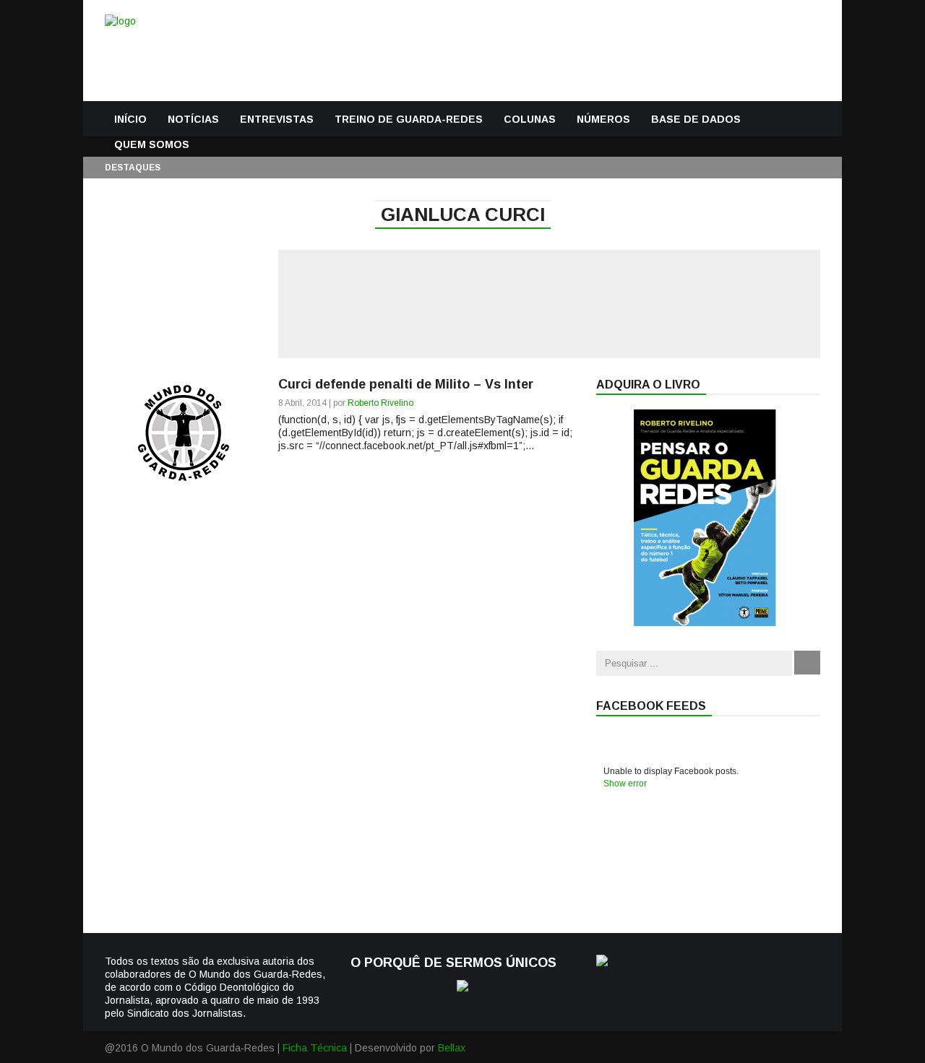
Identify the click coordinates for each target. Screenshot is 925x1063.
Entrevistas (277, 119)
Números (603, 119)
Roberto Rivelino (380, 403)
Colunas (530, 119)
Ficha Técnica (315, 1048)
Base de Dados (696, 119)
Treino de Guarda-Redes (409, 119)
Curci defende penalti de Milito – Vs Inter (405, 384)
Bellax (451, 1048)
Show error (625, 783)
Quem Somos (151, 144)
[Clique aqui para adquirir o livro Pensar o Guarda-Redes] (704, 622)
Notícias (193, 119)
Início (130, 119)
